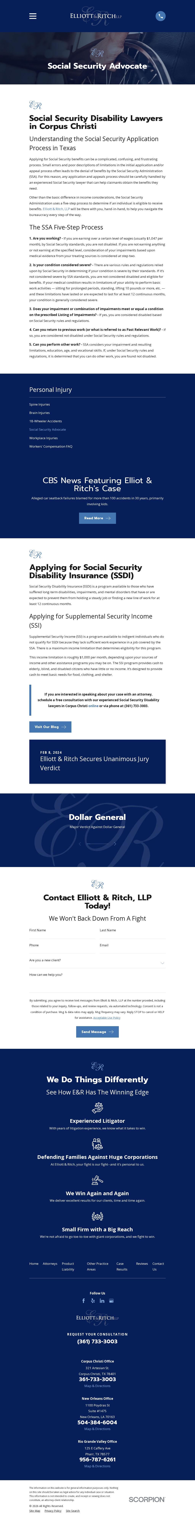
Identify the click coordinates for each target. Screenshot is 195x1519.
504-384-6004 (97, 1422)
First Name (37, 930)
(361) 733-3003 (97, 1341)
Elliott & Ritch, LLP (56, 209)
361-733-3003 (97, 1379)
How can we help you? (45, 974)
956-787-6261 (97, 1459)
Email (104, 945)
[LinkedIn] (102, 1300)
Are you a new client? (45, 960)
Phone (34, 945)
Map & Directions (97, 1386)
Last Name (108, 930)
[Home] (96, 16)
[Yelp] (93, 1300)
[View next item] (115, 844)
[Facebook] (83, 1300)
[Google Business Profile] (111, 1300)
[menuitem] (97, 404)
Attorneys (50, 1263)
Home (33, 1263)
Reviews (142, 1263)
